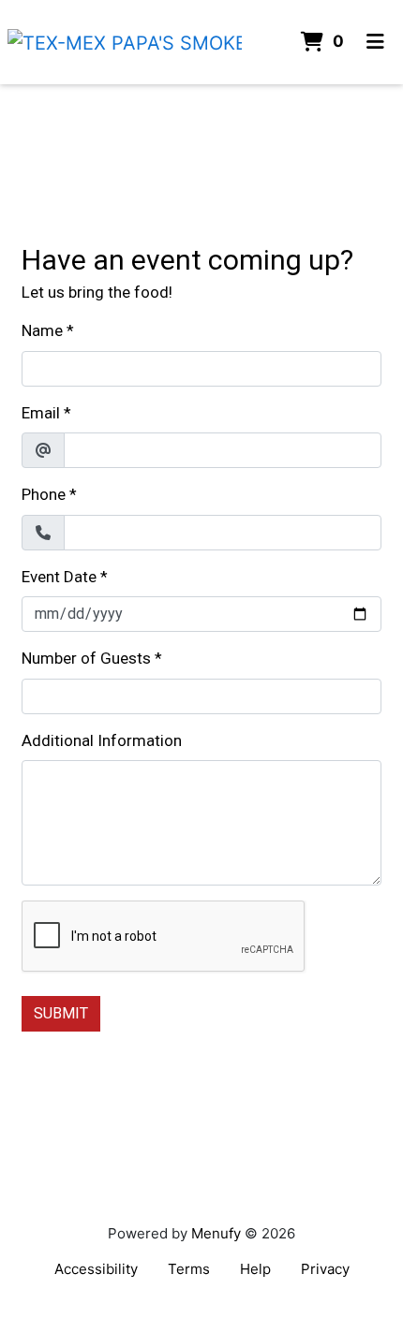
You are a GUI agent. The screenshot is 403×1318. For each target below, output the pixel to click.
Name (42, 330)
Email (41, 412)
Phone (44, 494)
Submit (61, 1013)
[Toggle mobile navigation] (375, 42)
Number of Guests (86, 658)
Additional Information (102, 740)
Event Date (59, 576)
